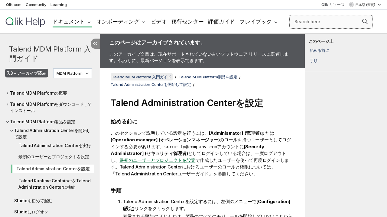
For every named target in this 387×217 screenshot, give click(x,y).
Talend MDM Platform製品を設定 (42, 121)
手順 (314, 60)
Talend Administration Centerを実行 (54, 145)
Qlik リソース (333, 4)
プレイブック (255, 21)
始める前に (319, 50)
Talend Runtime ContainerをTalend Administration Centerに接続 (54, 184)
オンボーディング (117, 21)
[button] (364, 21)
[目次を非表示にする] (95, 44)
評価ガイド (221, 21)
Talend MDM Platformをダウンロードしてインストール (51, 107)
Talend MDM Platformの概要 (38, 93)
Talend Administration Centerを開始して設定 (52, 133)
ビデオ (159, 21)
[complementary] (346, 125)
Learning (58, 4)
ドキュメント (69, 21)
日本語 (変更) (365, 5)
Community (36, 4)
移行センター (187, 21)
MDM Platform (70, 73)
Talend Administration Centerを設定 (52, 168)
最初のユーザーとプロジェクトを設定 (53, 156)
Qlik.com (13, 4)
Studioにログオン (31, 211)
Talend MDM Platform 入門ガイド (50, 54)
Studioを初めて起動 (33, 200)
